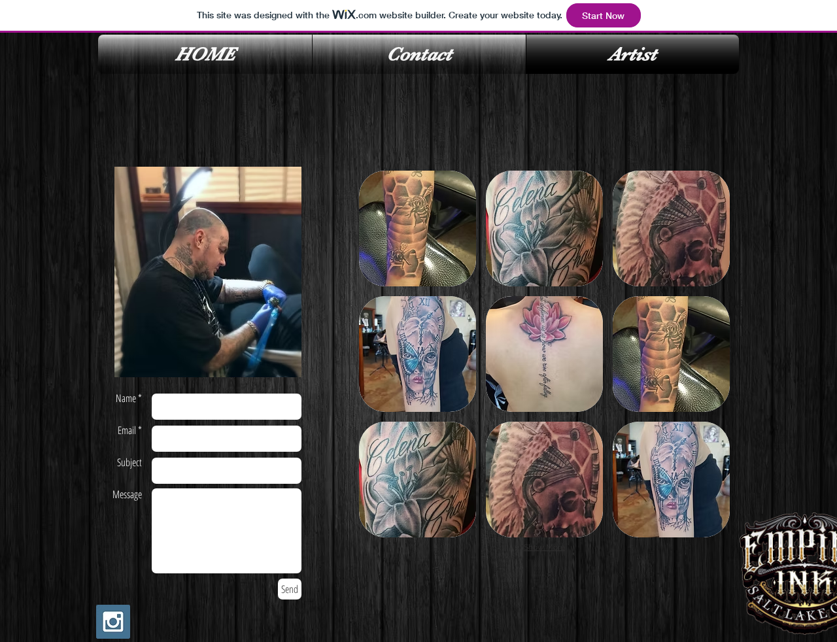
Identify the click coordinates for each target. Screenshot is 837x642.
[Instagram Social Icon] (113, 622)
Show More (544, 547)
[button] (417, 228)
